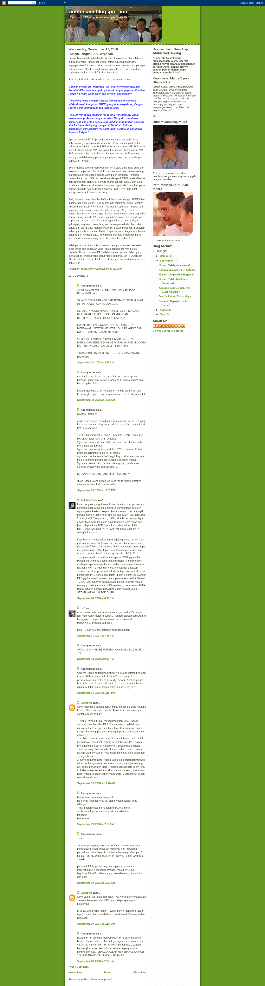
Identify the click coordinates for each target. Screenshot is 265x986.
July (163, 314)
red (83, 608)
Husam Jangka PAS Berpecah (176, 274)
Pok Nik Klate (89, 500)
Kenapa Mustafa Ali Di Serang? (177, 269)
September (167, 260)
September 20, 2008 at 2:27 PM (95, 961)
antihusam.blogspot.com (99, 12)
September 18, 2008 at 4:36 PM (95, 598)
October (165, 256)
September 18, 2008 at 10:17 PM (96, 692)
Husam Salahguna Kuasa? (175, 265)
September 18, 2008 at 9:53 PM (95, 658)
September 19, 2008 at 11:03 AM (96, 882)
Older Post (139, 972)
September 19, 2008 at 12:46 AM (96, 783)
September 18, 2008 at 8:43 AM (95, 362)
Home (107, 972)
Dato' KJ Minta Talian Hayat (175, 296)
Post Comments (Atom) (98, 979)
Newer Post (75, 972)
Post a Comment (78, 966)
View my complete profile (168, 330)
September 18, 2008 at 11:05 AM (96, 399)
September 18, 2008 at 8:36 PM (95, 635)
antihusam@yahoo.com (171, 326)
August (164, 309)
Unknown (86, 702)
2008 (160, 251)
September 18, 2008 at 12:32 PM (96, 490)
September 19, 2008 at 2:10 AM (95, 824)
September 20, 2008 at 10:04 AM (96, 923)
